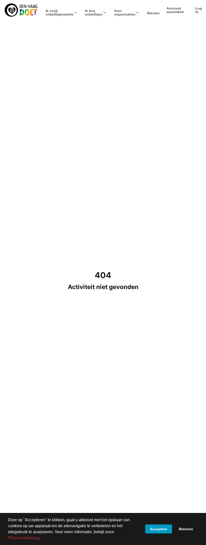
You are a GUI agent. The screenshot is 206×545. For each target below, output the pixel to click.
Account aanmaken (175, 10)
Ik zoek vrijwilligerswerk (59, 12)
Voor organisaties (124, 12)
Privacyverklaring (23, 538)
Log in (198, 10)
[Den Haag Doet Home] (21, 10)
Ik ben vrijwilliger (93, 12)
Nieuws (153, 13)
